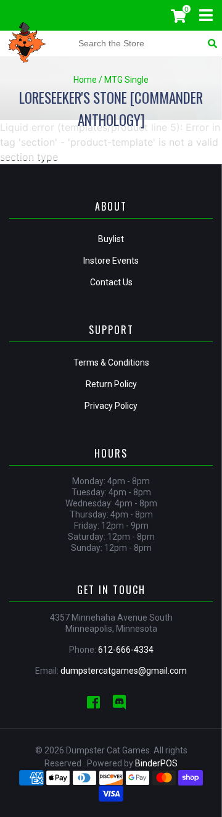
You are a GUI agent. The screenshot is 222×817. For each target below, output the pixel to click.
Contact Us (111, 282)
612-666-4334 (126, 650)
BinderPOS (156, 763)
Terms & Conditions (111, 362)
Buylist (111, 239)
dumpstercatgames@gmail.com (123, 671)
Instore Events (111, 261)
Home (85, 80)
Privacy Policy (111, 406)
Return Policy (111, 384)
